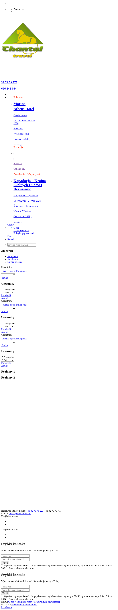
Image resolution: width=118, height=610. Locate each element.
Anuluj (4, 298)
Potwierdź (6, 295)
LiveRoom (6, 607)
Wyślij (5, 562)
